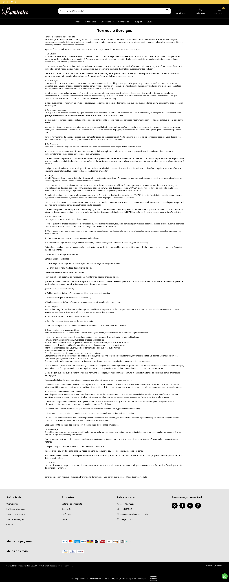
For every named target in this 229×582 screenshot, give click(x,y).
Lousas (150, 21)
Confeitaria (123, 21)
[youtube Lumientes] (12, 2)
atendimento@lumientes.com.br (134, 514)
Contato (9, 524)
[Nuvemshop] (214, 566)
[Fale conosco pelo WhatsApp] (225, 576)
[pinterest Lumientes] (15, 2)
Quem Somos (12, 504)
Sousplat (138, 21)
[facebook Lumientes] (8, 2)
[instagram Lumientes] (4, 2)
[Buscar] (167, 11)
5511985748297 (127, 504)
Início (78, 21)
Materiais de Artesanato (71, 504)
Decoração (106, 21)
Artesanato (90, 21)
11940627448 (126, 509)
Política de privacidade (15, 509)
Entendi (153, 578)
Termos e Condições (15, 519)
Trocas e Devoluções (15, 514)
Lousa (64, 519)
